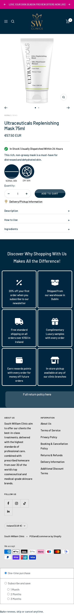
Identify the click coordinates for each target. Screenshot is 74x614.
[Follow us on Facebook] (8, 503)
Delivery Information (52, 461)
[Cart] (68, 21)
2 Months (15, 594)
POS (31, 536)
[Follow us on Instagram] (16, 503)
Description (11, 210)
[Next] (68, 108)
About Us (46, 423)
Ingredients (11, 229)
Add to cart (50, 193)
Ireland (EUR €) (14, 525)
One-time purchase (18, 573)
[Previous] (5, 108)
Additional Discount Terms (52, 471)
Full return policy (34, 394)
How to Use (11, 219)
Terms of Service (51, 430)
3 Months (15, 598)
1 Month (14, 589)
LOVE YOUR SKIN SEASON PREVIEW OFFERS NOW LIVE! (37, 4)
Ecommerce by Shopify (49, 536)
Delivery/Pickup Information (25, 201)
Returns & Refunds (52, 455)
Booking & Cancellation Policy (54, 446)
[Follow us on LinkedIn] (8, 511)
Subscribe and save (19, 583)
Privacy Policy (49, 437)
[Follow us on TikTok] (24, 503)
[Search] (12, 21)
